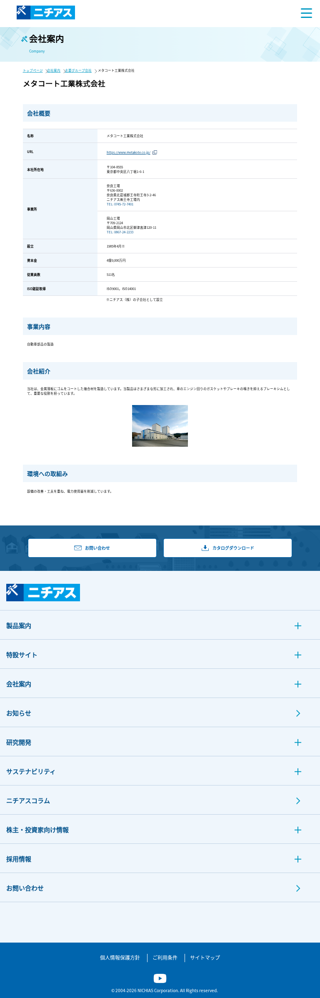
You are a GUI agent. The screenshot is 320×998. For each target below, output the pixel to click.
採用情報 (18, 858)
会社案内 (53, 70)
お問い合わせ (25, 887)
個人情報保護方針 (120, 957)
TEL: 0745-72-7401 (120, 204)
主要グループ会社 (78, 70)
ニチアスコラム (28, 800)
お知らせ (18, 712)
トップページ (33, 70)
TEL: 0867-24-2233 (120, 232)
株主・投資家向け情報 (37, 829)
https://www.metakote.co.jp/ (128, 152)
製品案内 (18, 625)
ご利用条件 (165, 957)
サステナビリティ (31, 771)
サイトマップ (205, 957)
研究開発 (18, 742)
